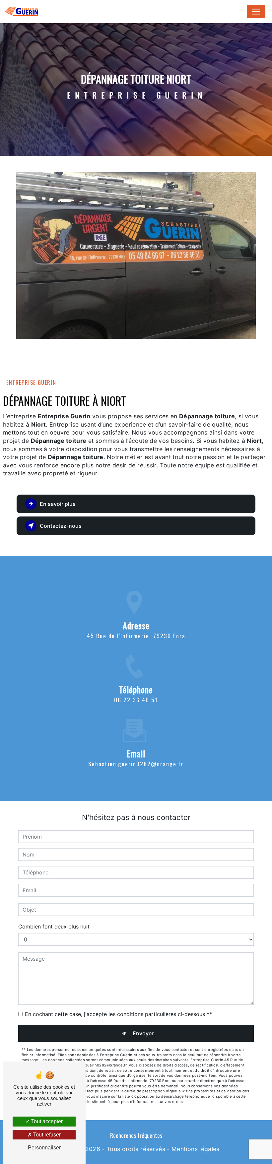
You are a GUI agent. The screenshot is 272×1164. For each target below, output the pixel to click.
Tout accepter (46, 1121)
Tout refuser (46, 1134)
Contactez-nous (61, 525)
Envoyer (143, 1033)
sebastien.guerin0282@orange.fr (136, 763)
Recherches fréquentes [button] (136, 1135)
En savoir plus (58, 504)
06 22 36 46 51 (136, 699)
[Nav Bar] (256, 11)
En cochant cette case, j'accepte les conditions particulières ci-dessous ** (118, 1014)
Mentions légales (195, 1148)
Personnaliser (44, 1147)
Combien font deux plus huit (54, 926)
